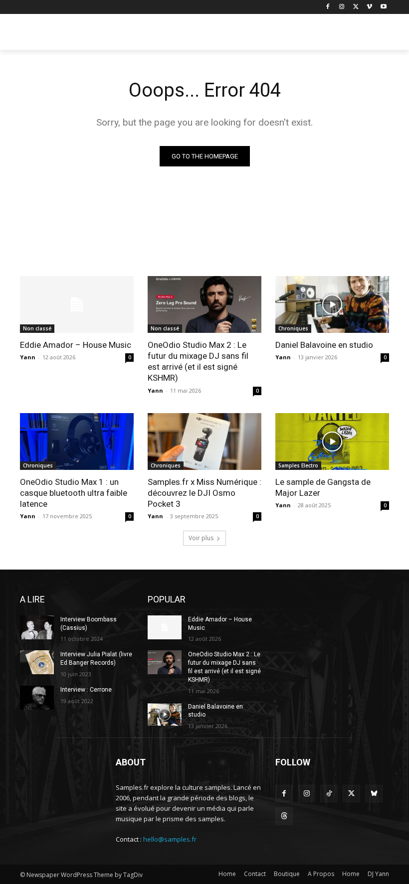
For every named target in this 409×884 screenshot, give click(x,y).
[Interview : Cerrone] (37, 698)
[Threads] (284, 816)
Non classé (37, 328)
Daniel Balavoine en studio (324, 345)
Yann (27, 357)
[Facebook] (328, 7)
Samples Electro (298, 465)
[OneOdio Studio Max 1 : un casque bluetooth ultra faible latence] (77, 441)
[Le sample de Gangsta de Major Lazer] (332, 441)
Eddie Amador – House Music (75, 345)
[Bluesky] (374, 793)
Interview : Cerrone (86, 689)
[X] (356, 7)
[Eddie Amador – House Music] (77, 304)
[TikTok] (329, 793)
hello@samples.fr (170, 839)
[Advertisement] (272, 33)
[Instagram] (342, 7)
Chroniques (293, 328)
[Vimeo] (369, 7)
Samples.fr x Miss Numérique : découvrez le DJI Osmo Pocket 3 (204, 493)
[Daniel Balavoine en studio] (332, 304)
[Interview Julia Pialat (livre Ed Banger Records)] (37, 662)
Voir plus (201, 538)
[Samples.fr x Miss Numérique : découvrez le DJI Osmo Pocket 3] (204, 441)
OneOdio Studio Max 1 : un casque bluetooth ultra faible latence (73, 493)
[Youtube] (383, 7)
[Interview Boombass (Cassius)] (37, 627)
